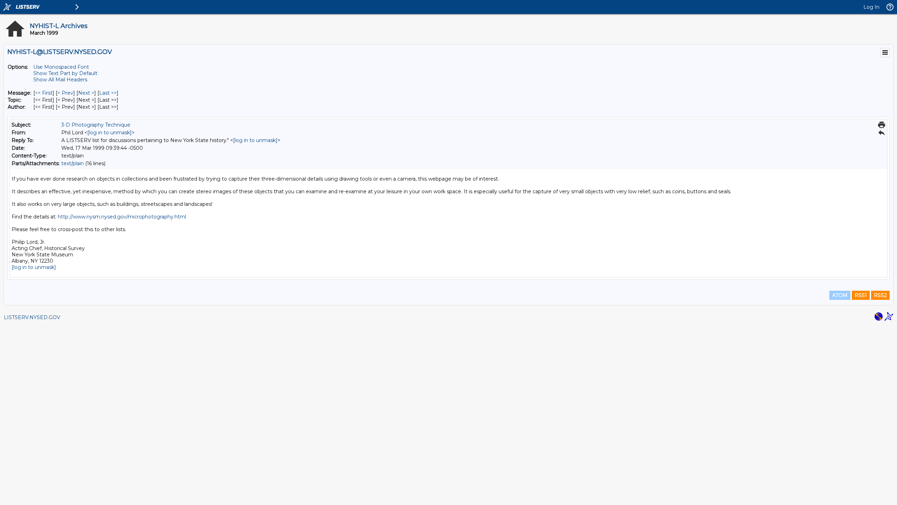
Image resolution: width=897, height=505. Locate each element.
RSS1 (861, 295)
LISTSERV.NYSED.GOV (32, 317)
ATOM (840, 295)
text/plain (72, 163)
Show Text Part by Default (65, 73)
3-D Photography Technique (95, 125)
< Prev (65, 93)
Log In (871, 7)
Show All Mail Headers (60, 79)
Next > (86, 93)
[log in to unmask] (109, 132)
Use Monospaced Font (61, 67)
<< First (44, 93)
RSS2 (880, 295)
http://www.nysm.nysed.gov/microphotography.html (122, 217)
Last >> (108, 93)
